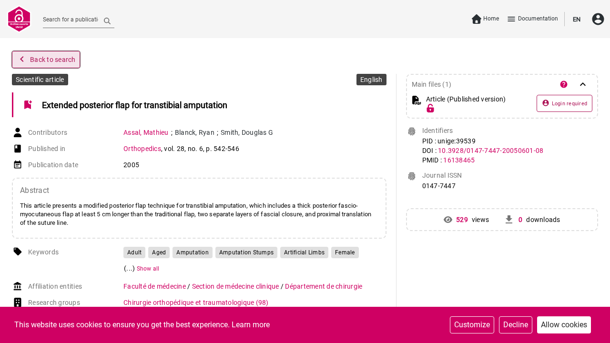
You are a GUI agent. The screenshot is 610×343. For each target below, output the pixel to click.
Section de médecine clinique (236, 286)
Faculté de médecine (155, 286)
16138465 (459, 160)
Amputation (192, 252)
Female (345, 252)
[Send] (107, 20)
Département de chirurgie (323, 286)
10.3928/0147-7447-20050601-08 (490, 150)
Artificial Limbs (304, 252)
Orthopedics (142, 148)
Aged (159, 252)
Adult (134, 252)
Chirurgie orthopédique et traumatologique (196, 302)
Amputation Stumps (246, 252)
